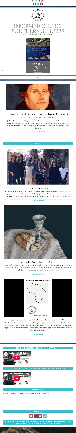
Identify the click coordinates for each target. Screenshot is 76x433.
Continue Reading (38, 131)
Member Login (38, 1)
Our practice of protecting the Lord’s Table (38, 262)
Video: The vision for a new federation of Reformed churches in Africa (38, 320)
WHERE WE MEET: (38, 63)
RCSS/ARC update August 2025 (38, 188)
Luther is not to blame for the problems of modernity (38, 114)
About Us (38, 70)
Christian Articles (51, 117)
